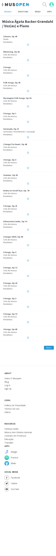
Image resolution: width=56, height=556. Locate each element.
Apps (49, 11)
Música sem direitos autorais (18, 432)
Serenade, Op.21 (11, 129)
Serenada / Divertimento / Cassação (19, 131)
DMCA (7, 412)
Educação (8, 439)
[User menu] (51, 4)
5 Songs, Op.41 (10, 206)
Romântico (7, 42)
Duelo (5, 39)
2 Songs (7, 67)
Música (7, 11)
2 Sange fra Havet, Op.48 (15, 144)
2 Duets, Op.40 (10, 36)
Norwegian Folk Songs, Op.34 (17, 98)
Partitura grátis (11, 429)
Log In (7, 385)
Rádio (37, 11)
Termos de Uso (11, 408)
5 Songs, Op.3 (9, 252)
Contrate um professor (15, 435)
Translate (8, 442)
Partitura (23, 11)
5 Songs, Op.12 (10, 267)
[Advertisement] (28, 521)
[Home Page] (15, 4)
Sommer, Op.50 (10, 175)
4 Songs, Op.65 (10, 329)
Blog (6, 381)
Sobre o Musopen (12, 378)
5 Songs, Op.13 (10, 314)
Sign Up (7, 388)
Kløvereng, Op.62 (11, 51)
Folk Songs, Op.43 (11, 82)
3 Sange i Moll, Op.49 (13, 236)
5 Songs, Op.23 (10, 283)
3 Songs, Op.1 (9, 113)
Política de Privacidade (15, 405)
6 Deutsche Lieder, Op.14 (15, 221)
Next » (49, 347)
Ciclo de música (10, 54)
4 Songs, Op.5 (9, 159)
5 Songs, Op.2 (9, 298)
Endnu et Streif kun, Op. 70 (16, 190)
